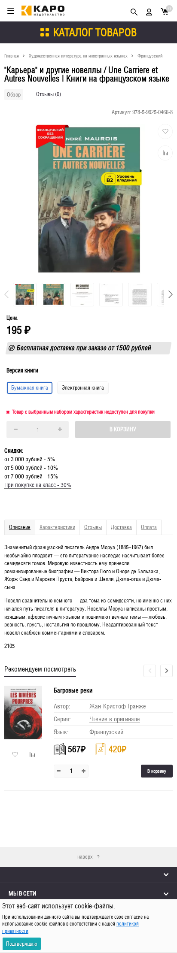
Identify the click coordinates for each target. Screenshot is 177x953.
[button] (170, 294)
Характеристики (57, 527)
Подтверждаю (21, 944)
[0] (164, 11)
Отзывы (93, 527)
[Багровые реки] (25, 712)
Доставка (121, 527)
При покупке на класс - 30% (37, 484)
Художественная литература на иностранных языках (78, 55)
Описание (20, 527)
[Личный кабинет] (149, 10)
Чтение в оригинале (114, 719)
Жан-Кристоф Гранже (117, 706)
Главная (11, 55)
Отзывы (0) (48, 94)
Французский (149, 55)
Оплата (149, 527)
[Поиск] (134, 10)
